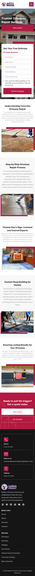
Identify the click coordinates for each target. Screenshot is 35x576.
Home (3, 514)
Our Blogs (17, 35)
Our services (17, 419)
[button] (31, 4)
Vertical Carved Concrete (10, 553)
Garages (4, 545)
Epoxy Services (7, 561)
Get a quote (17, 28)
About (3, 518)
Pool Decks (5, 549)
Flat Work (4, 541)
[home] (7, 4)
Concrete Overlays (8, 557)
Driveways (5, 537)
